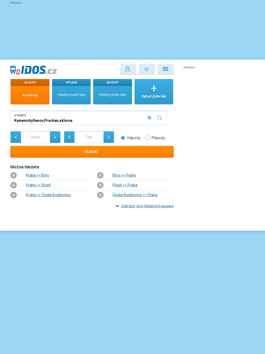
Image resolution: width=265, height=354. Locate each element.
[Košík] (147, 68)
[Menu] (166, 68)
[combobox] (88, 118)
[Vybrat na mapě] (160, 118)
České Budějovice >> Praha (135, 195)
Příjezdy (158, 138)
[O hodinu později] (109, 137)
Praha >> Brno (37, 175)
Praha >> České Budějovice (48, 195)
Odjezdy (133, 138)
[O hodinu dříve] (69, 137)
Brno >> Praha (124, 175)
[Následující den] (55, 137)
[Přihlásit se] (128, 68)
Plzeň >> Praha (125, 185)
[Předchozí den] (16, 137)
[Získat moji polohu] (150, 118)
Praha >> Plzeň (38, 185)
